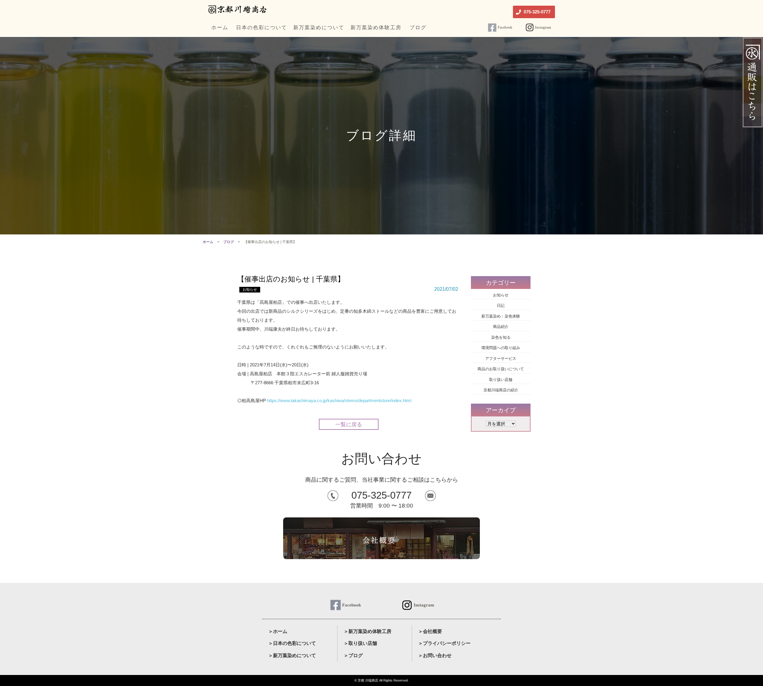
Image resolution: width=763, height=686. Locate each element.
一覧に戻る (348, 424)
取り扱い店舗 (500, 379)
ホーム (208, 242)
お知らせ (250, 289)
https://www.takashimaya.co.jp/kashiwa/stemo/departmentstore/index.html (339, 400)
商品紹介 (500, 326)
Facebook (505, 27)
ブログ (228, 242)
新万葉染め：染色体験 (500, 316)
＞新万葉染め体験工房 (367, 631)
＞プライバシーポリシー (444, 643)
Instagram (543, 27)
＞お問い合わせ (435, 655)
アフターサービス (500, 358)
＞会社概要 (430, 631)
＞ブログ (353, 655)
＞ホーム (277, 631)
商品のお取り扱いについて (500, 369)
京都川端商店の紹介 (500, 390)
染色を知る (501, 337)
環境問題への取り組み (500, 348)
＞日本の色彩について (292, 643)
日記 (501, 305)
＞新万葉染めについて (292, 655)
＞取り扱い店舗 (360, 643)
